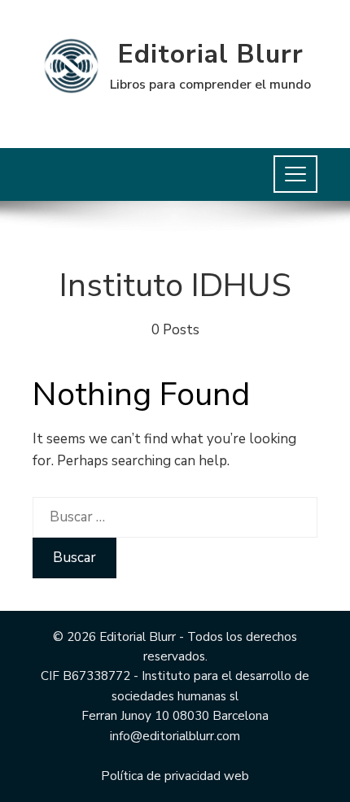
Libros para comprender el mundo (210, 85)
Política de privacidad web (175, 776)
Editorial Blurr (211, 54)
